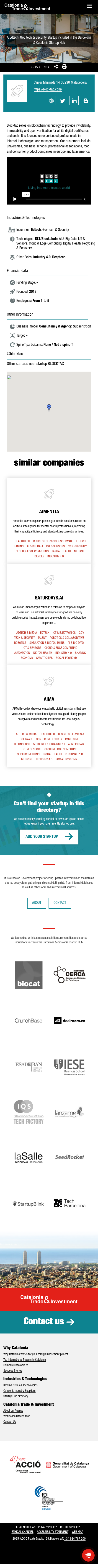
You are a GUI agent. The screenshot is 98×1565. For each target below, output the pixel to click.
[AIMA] (49, 716)
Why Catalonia (15, 1348)
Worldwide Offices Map (16, 1416)
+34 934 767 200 (75, 1539)
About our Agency (13, 1411)
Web (51, 100)
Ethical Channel (23, 1532)
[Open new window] (88, 1555)
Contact (60, 903)
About (36, 903)
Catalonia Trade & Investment (28, 1405)
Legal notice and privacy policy (36, 1527)
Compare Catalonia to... (16, 1365)
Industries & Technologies (25, 1379)
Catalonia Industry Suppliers (19, 1391)
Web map (77, 1532)
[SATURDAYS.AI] (49, 614)
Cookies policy (70, 1527)
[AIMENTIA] (49, 521)
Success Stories (12, 1371)
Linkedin (74, 100)
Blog (85, 100)
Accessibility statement (52, 1532)
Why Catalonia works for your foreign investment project (35, 1354)
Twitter (62, 100)
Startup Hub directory (15, 1396)
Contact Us (9, 1422)
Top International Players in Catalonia (24, 1360)
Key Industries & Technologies (20, 1385)
